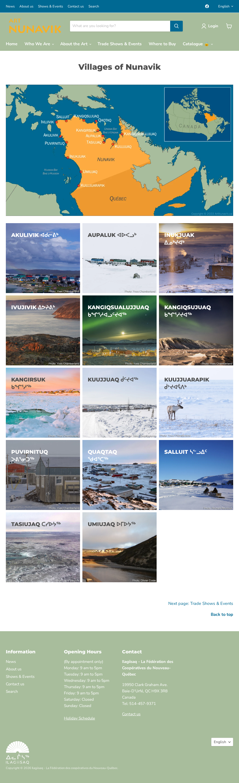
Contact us (76, 6)
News (10, 6)
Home (12, 44)
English (223, 6)
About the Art (74, 44)
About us (26, 6)
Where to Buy (162, 44)
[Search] (176, 26)
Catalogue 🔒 (196, 44)
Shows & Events (50, 6)
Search (93, 6)
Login (213, 26)
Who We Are (38, 44)
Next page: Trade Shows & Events (200, 603)
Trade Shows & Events (120, 44)
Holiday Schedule (79, 718)
